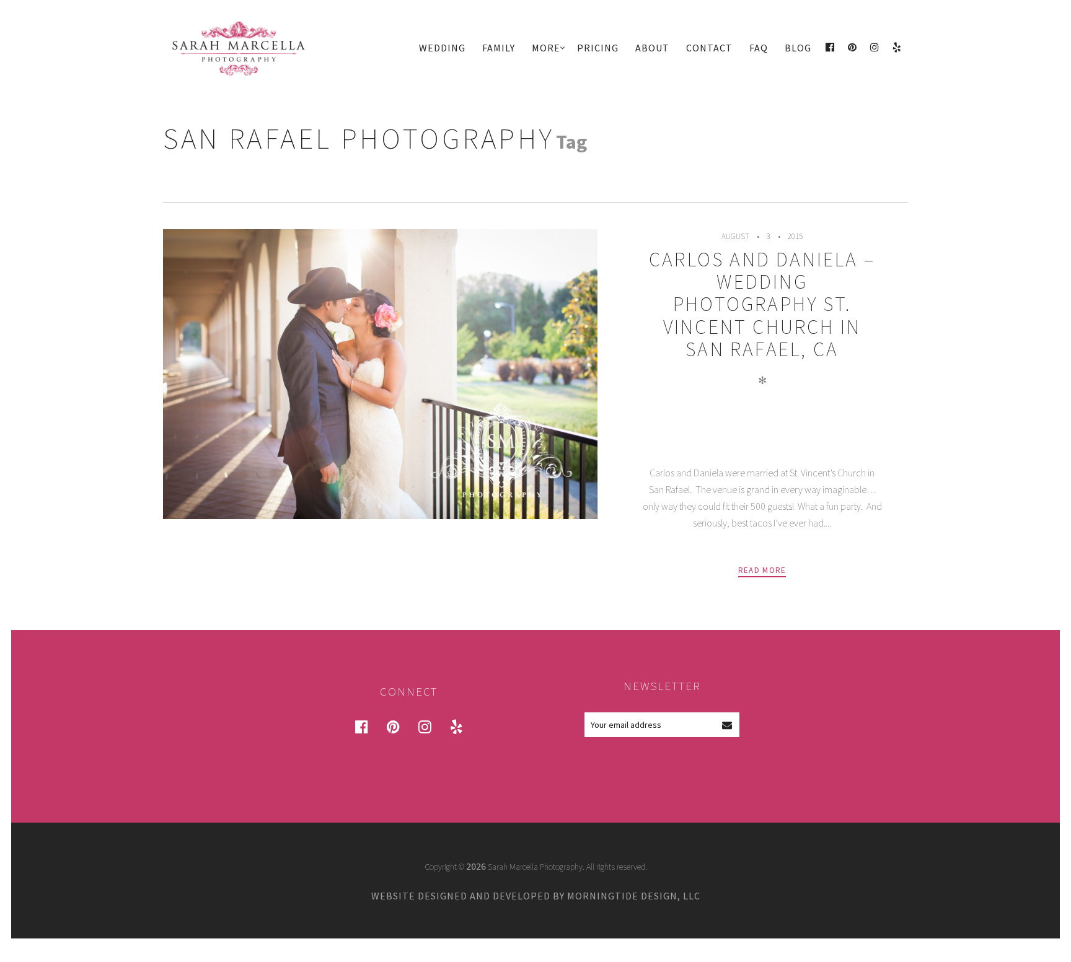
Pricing (598, 48)
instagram (432, 726)
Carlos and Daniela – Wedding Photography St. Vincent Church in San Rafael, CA (762, 304)
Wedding (442, 48)
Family (498, 48)
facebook (368, 726)
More (546, 48)
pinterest (400, 726)
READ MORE (762, 570)
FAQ (758, 48)
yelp (463, 726)
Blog (798, 48)
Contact (709, 48)
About (652, 48)
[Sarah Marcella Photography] (250, 48)
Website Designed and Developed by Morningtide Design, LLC (535, 896)
